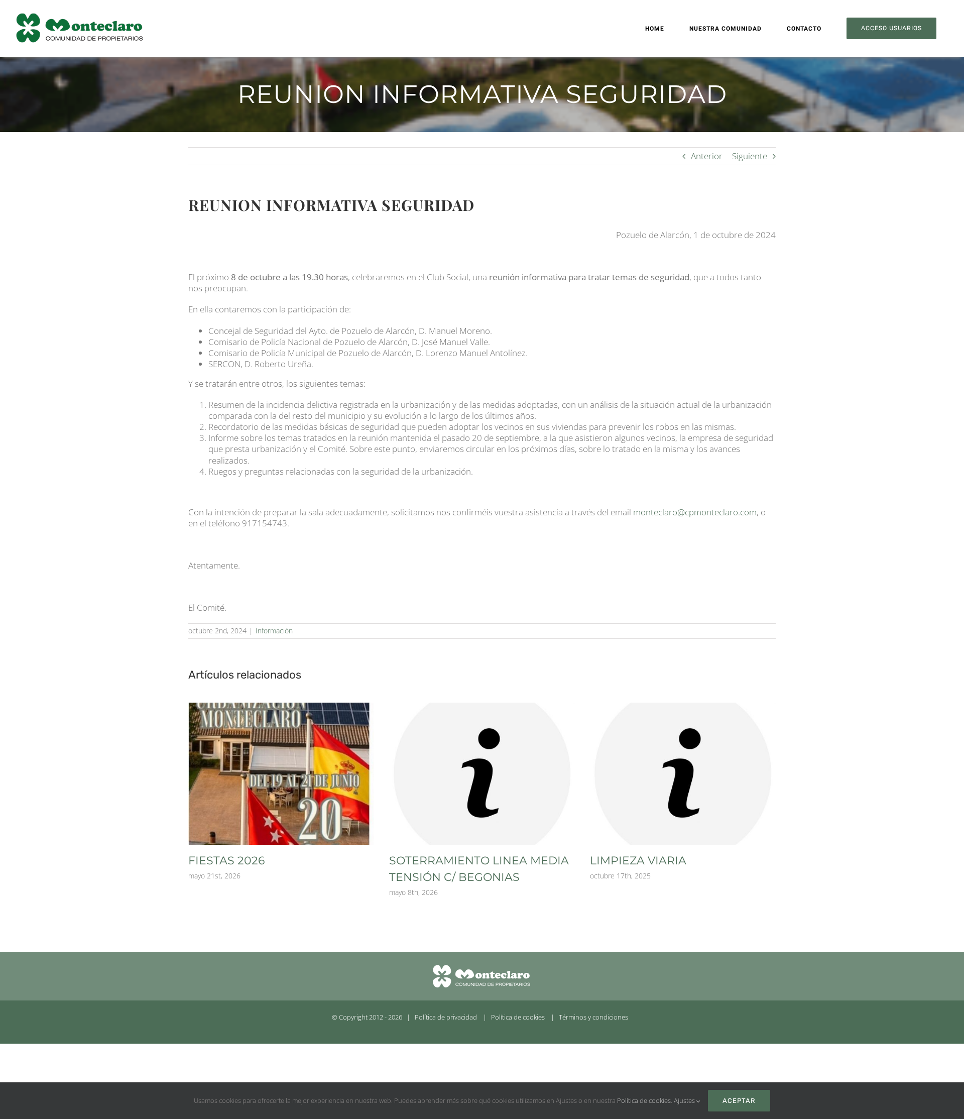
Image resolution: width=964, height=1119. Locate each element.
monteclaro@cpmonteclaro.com (695, 512)
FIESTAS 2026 (226, 860)
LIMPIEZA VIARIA (638, 860)
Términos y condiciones (593, 1017)
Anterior (706, 156)
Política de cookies (518, 1017)
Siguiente (749, 156)
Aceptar (739, 1100)
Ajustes (685, 1100)
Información (274, 630)
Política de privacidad (446, 1017)
